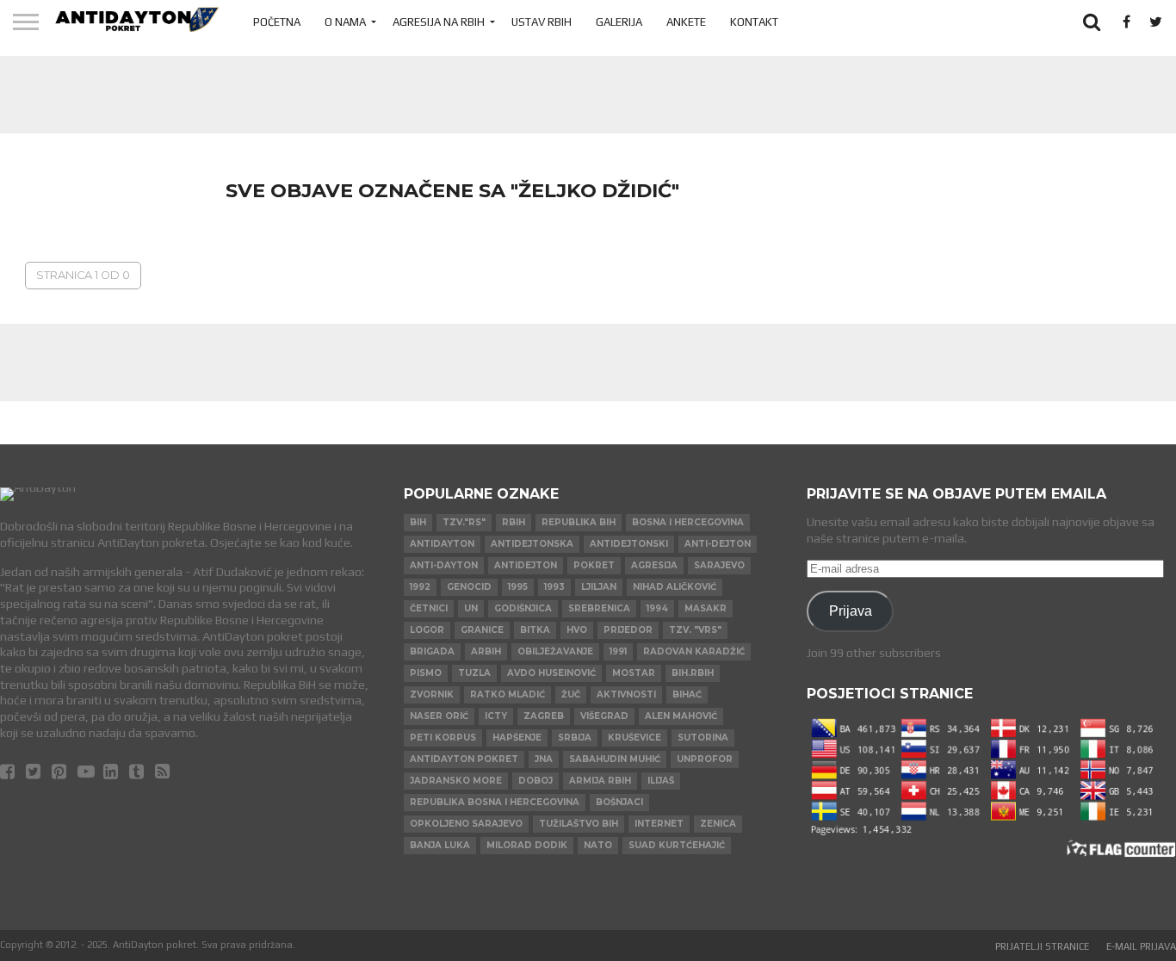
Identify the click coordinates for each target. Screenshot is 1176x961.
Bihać (687, 694)
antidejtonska (532, 543)
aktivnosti (626, 694)
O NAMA (345, 22)
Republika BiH (579, 522)
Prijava (850, 610)
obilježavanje (555, 651)
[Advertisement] (588, 94)
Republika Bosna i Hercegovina (494, 802)
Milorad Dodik (526, 845)
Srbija (574, 737)
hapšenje (517, 737)
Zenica (718, 823)
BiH (418, 522)
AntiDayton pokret (464, 759)
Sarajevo (719, 565)
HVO (576, 630)
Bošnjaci (619, 802)
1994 (657, 608)
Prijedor (628, 630)
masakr (705, 608)
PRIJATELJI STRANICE (1042, 946)
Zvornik (432, 694)
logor (427, 630)
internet (659, 823)
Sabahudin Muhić (614, 759)
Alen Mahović (681, 716)
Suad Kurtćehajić (676, 845)
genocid (469, 586)
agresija (654, 565)
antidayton (442, 543)
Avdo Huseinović (551, 673)
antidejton (525, 565)
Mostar (633, 673)
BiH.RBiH (693, 673)
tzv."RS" (464, 522)
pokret (594, 565)
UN (471, 608)
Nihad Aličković (674, 586)
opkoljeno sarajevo (466, 823)
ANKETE (686, 22)
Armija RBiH (600, 780)
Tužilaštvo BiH (578, 823)
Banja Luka (440, 845)
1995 (518, 586)
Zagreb (543, 716)
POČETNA (276, 22)
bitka (535, 630)
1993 (554, 586)
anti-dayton (444, 565)
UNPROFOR (705, 759)
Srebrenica (599, 608)
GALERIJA (619, 22)
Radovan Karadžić (694, 651)
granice (482, 630)
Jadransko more (456, 780)
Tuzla (474, 673)
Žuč (570, 694)
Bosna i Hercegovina (688, 522)
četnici (429, 608)
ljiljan (598, 586)
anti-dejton (717, 543)
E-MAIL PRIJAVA (1141, 946)
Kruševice (634, 737)
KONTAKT (754, 22)
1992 (420, 586)
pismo (426, 673)
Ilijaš (660, 780)
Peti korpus (443, 737)
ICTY (496, 716)
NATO (598, 845)
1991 (618, 651)
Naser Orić (439, 716)
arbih (486, 651)
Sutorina (703, 737)
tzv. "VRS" (695, 630)
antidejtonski (629, 543)
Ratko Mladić (507, 694)
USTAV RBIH (541, 22)
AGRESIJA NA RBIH (439, 22)
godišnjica (523, 608)
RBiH (513, 522)
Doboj (535, 780)
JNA (544, 759)
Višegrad (604, 716)
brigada (432, 651)
